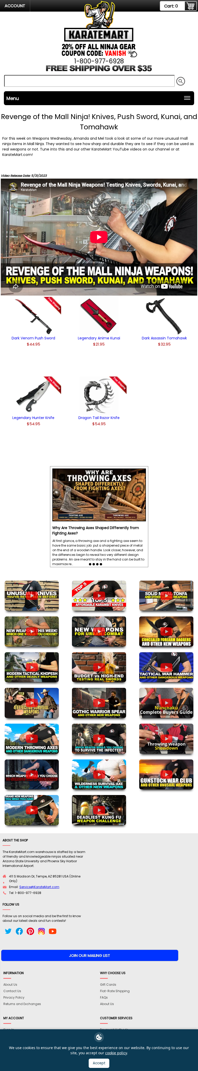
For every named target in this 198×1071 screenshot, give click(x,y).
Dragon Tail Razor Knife (99, 417)
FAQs (104, 997)
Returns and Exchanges (22, 1004)
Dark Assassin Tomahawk (164, 338)
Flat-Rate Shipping (115, 991)
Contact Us (12, 991)
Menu (12, 98)
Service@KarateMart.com (39, 887)
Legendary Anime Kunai (99, 338)
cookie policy (116, 1052)
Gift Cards (108, 984)
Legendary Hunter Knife (33, 417)
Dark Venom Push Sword (33, 338)
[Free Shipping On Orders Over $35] (99, 70)
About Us (10, 984)
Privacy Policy (13, 997)
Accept (99, 1063)
